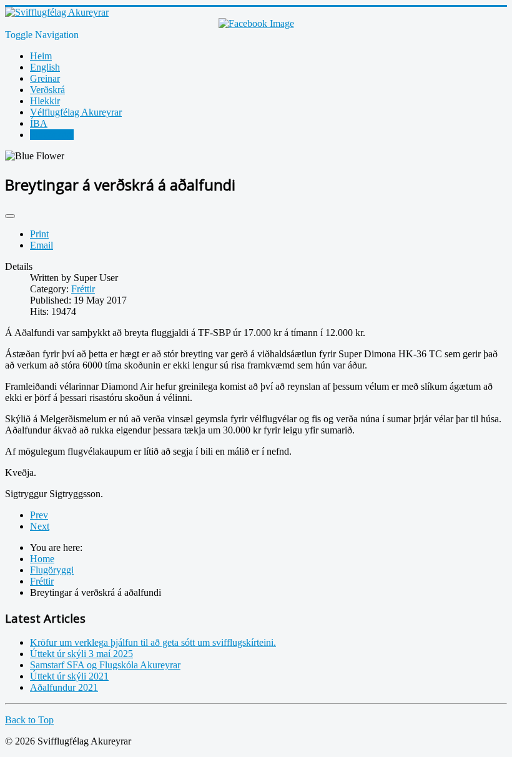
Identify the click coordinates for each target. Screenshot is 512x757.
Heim (41, 56)
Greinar (45, 78)
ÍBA (38, 123)
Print (39, 234)
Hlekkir (45, 101)
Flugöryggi (52, 134)
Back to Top (29, 720)
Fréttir (83, 289)
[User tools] (10, 216)
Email (41, 245)
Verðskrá (47, 89)
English (45, 67)
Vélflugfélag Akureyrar (76, 112)
